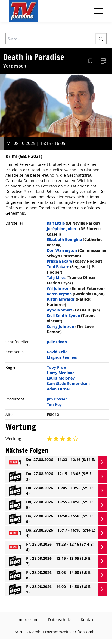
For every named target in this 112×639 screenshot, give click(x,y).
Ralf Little (56, 223)
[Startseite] (23, 11)
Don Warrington (62, 250)
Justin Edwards (61, 299)
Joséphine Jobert (62, 228)
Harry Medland (61, 372)
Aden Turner (58, 389)
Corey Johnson (60, 326)
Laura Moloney (61, 378)
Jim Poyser (57, 399)
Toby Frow (57, 367)
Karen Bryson (59, 293)
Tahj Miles (56, 277)
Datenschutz (59, 619)
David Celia (57, 351)
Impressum (28, 619)
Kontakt (88, 619)
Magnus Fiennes (62, 357)
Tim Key (54, 404)
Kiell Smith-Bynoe (63, 315)
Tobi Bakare (58, 266)
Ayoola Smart (59, 310)
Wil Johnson (58, 288)
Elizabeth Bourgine (64, 239)
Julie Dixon (57, 341)
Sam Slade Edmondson (68, 383)
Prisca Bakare (59, 261)
